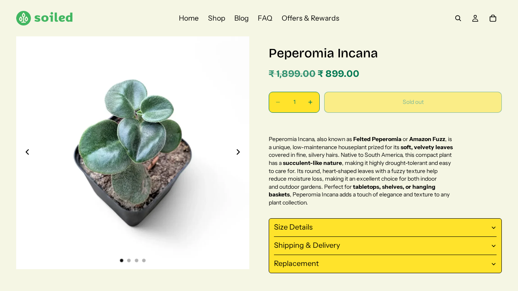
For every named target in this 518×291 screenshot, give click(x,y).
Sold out (413, 101)
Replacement (296, 263)
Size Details (293, 227)
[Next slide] (240, 153)
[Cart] (493, 18)
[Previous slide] (25, 153)
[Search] (458, 18)
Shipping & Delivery (307, 245)
